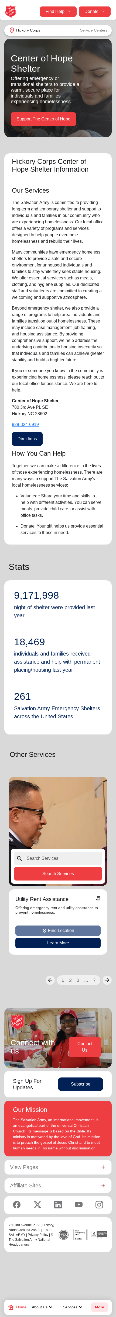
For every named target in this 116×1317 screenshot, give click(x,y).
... (86, 980)
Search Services (58, 873)
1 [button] (63, 980)
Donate (91, 11)
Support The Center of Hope (43, 119)
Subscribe (80, 1084)
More (99, 1307)
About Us (43, 1307)
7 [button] (94, 980)
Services (73, 1307)
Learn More (58, 943)
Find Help (55, 11)
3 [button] (78, 980)
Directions (27, 438)
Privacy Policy (38, 1235)
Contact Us (84, 1046)
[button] (50, 980)
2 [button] (70, 980)
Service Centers (93, 30)
